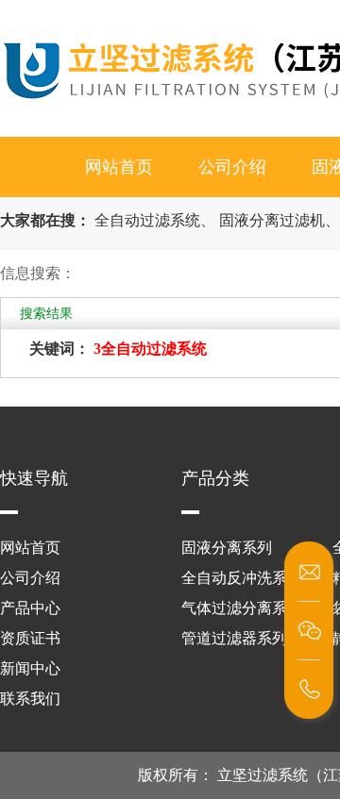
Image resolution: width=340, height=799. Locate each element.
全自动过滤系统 (147, 220)
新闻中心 (30, 668)
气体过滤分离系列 (241, 608)
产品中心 (30, 608)
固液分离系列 (226, 548)
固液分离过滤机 (272, 220)
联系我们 (30, 699)
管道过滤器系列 (234, 638)
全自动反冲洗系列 (241, 578)
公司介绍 (232, 167)
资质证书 (30, 638)
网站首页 (119, 167)
